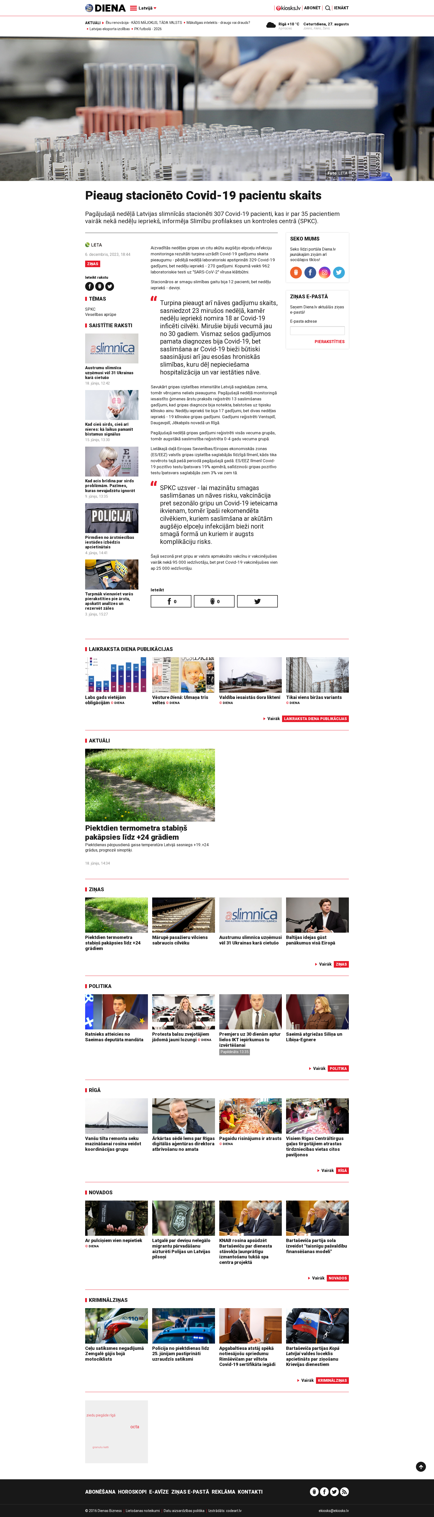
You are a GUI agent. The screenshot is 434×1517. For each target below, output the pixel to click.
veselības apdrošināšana (112, 1436)
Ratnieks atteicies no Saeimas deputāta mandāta (114, 1036)
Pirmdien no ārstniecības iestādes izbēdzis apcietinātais (109, 542)
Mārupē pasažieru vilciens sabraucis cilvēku (180, 940)
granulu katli (100, 1447)
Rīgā (95, 1090)
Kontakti (250, 1492)
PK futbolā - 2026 (148, 29)
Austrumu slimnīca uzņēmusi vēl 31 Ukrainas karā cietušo (109, 372)
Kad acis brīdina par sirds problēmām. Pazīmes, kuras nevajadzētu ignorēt (110, 486)
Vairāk (273, 718)
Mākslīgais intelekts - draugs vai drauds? (218, 23)
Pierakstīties (330, 341)
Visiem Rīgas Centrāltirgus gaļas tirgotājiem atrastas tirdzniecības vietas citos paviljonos (315, 1146)
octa (134, 1426)
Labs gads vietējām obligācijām (105, 700)
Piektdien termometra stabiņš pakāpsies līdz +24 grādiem (136, 832)
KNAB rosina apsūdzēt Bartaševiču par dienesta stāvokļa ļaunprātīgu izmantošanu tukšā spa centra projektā (245, 1251)
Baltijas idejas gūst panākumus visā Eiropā (310, 940)
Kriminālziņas (108, 1300)
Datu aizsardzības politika (184, 1511)
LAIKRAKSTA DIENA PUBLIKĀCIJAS (131, 649)
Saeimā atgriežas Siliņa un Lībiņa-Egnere (314, 1036)
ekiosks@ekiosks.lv (334, 1511)
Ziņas (92, 264)
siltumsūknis (128, 1451)
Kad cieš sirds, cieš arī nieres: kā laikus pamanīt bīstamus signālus (109, 429)
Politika (100, 986)
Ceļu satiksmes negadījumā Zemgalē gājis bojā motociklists (114, 1354)
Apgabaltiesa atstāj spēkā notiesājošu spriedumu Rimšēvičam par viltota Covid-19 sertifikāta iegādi (247, 1356)
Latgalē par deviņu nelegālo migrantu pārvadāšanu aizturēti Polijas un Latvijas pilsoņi (181, 1248)
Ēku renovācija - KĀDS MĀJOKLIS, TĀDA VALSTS (144, 23)
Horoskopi (132, 1492)
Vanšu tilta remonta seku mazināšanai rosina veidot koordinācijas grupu (113, 1144)
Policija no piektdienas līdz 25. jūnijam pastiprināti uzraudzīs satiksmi (180, 1354)
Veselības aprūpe (100, 314)
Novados (101, 1193)
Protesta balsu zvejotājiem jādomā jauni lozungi (181, 1036)
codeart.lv (234, 1511)
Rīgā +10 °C (289, 24)
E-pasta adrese (303, 321)
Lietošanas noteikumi (143, 1511)
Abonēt (312, 8)
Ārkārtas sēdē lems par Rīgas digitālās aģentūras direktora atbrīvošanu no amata (183, 1144)
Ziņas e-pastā (190, 1492)
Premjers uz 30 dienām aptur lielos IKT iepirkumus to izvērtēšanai (250, 1039)
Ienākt (341, 8)
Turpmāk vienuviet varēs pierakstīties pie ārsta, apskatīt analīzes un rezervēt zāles (109, 601)
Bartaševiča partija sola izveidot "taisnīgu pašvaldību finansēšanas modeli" (316, 1246)
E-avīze (159, 1492)
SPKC (90, 309)
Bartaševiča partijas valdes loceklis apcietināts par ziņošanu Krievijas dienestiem (312, 1356)
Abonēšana (100, 1492)
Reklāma (223, 1492)
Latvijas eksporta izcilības (110, 29)
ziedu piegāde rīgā (101, 1415)
